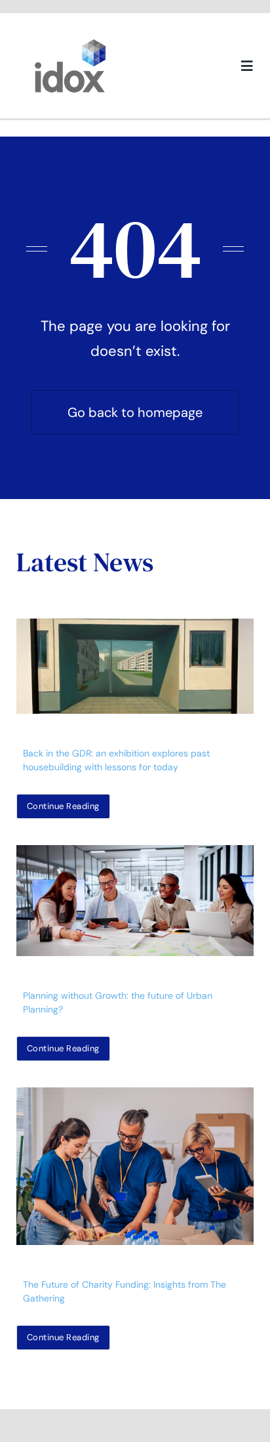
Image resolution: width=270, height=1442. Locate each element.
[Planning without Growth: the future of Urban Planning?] (135, 900)
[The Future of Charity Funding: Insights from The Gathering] (135, 1166)
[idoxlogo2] (70, 42)
